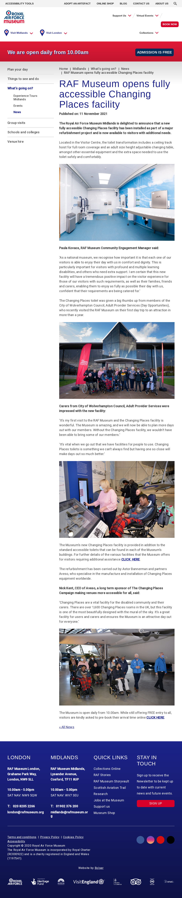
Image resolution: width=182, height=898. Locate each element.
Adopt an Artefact (77, 3)
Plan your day (17, 69)
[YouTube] (160, 840)
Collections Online (107, 769)
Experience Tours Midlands (25, 97)
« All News (66, 727)
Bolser (99, 868)
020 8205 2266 (24, 806)
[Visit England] (89, 881)
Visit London (54, 32)
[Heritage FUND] (40, 882)
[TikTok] (171, 840)
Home (63, 69)
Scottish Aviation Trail (110, 788)
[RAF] (14, 882)
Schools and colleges (23, 132)
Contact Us (141, 3)
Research (101, 794)
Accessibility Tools (19, 3)
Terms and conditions (21, 837)
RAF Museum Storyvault (111, 781)
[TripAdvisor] (135, 882)
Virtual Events (144, 15)
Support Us (119, 15)
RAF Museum (14, 16)
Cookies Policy (73, 837)
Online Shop (105, 3)
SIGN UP (155, 803)
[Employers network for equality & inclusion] (169, 881)
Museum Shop (104, 813)
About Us (161, 3)
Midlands (79, 69)
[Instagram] (150, 840)
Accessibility (16, 841)
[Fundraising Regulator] (152, 882)
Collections (146, 32)
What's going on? (103, 69)
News (125, 69)
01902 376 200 (67, 806)
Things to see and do (23, 79)
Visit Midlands (19, 32)
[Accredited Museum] (61, 882)
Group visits (16, 123)
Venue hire (15, 141)
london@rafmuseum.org (25, 812)
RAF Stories (102, 775)
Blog (123, 3)
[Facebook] (140, 840)
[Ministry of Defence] (118, 882)
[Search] (175, 3)
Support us (102, 806)
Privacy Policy (50, 837)
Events (18, 105)
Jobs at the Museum (109, 800)
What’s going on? (20, 88)
